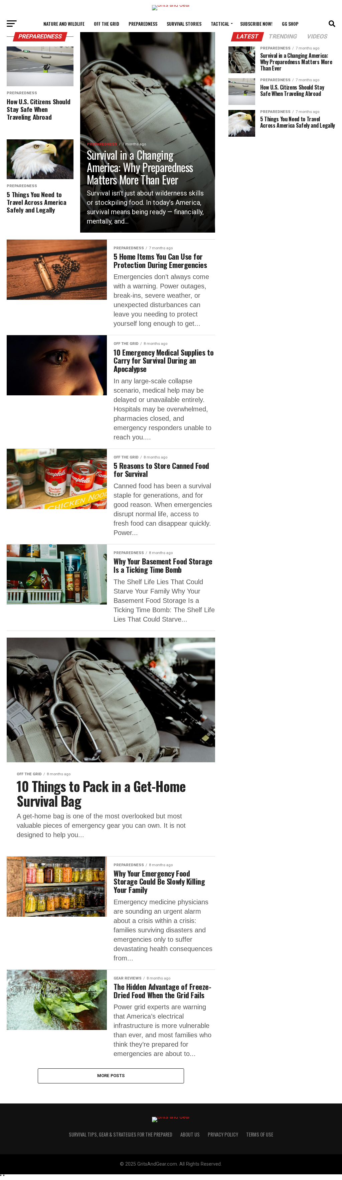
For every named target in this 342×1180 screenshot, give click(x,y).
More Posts (111, 1075)
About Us (190, 1134)
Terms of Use (259, 1134)
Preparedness (143, 23)
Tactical (220, 23)
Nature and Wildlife (63, 23)
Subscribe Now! (256, 23)
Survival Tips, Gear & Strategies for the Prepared (120, 1134)
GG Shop (290, 23)
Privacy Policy (223, 1134)
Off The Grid (106, 23)
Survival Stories (184, 23)
